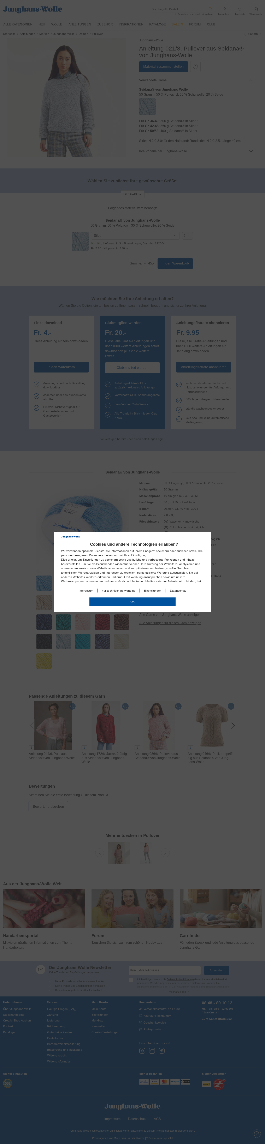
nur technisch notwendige (118, 590)
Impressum (86, 590)
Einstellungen (152, 590)
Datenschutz (178, 590)
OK (132, 601)
